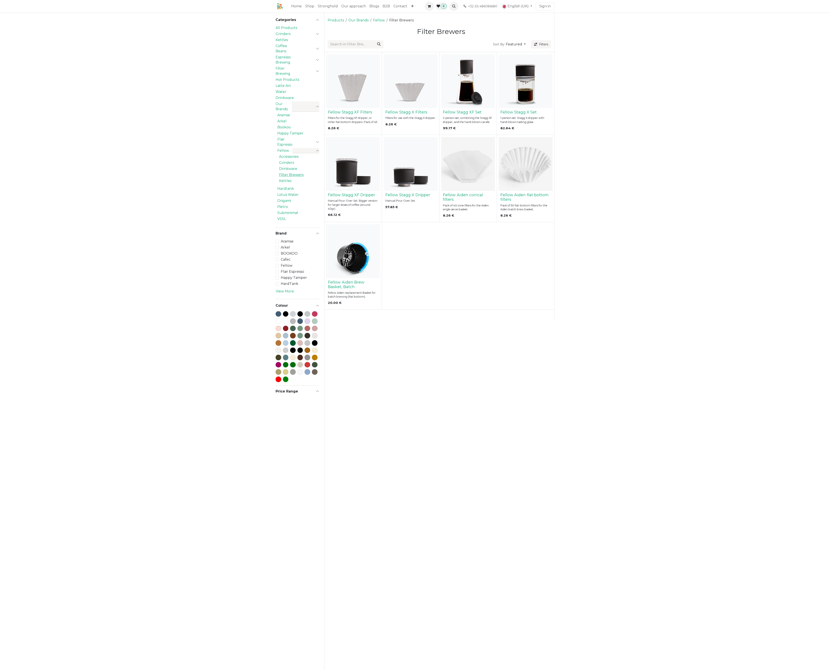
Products (336, 20)
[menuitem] (296, 6)
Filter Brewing (283, 71)
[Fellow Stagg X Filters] (410, 81)
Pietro (282, 207)
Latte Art (283, 86)
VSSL (281, 219)
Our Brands (282, 106)
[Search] (378, 44)
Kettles (282, 40)
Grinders (283, 34)
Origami (284, 201)
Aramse (283, 115)
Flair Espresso (284, 142)
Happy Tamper (290, 133)
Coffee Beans (281, 48)
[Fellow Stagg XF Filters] (353, 81)
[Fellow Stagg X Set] (525, 81)
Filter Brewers (291, 175)
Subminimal (287, 213)
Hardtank (285, 189)
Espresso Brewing (283, 59)
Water (281, 92)
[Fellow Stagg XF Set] (468, 81)
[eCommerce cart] (429, 6)
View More (285, 291)
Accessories (288, 157)
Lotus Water (288, 195)
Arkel (282, 121)
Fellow (283, 150)
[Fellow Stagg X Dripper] (410, 164)
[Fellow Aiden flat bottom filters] (525, 164)
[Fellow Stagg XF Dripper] (353, 164)
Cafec (285, 259)
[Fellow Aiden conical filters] (468, 164)
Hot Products (287, 80)
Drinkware (285, 98)
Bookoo (284, 127)
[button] (453, 6)
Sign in (545, 6)
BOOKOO (289, 253)
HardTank (289, 284)
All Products (286, 28)
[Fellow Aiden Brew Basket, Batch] (353, 251)
